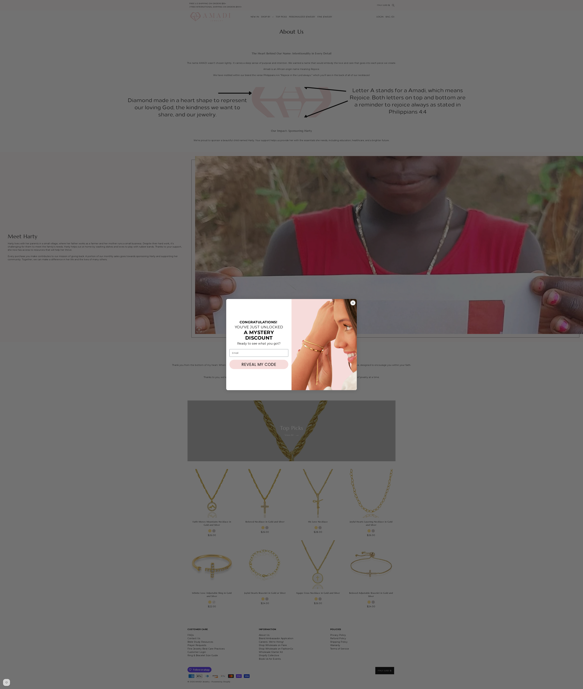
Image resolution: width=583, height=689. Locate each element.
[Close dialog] (353, 303)
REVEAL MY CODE (259, 364)
